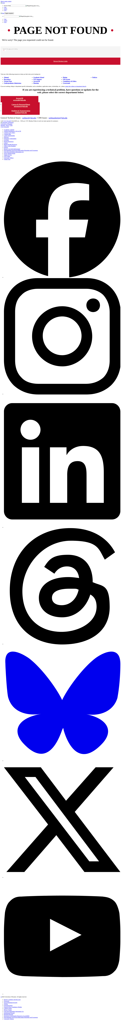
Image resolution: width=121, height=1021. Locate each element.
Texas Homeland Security (10, 1002)
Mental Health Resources (10, 144)
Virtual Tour (8, 81)
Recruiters (7, 79)
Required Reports (8, 1014)
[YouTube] (62, 994)
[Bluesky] (62, 760)
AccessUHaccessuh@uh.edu (19, 99)
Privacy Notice (8, 1010)
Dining (65, 77)
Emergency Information (10, 138)
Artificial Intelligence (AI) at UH (12, 131)
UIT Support (37, 79)
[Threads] (62, 644)
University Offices (8, 158)
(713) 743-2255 (7, 121)
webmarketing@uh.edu (58, 118)
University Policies (9, 1019)
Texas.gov (6, 1001)
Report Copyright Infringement (12, 149)
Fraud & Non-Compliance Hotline (13, 1007)
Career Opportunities (9, 135)
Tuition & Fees (8, 155)
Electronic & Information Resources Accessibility (17, 1016)
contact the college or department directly (75, 86)
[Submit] (32, 16)
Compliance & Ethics (69, 81)
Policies (94, 77)
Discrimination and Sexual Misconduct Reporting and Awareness (21, 150)
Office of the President (10, 146)
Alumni (6, 77)
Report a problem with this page (12, 999)
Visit (5, 7)
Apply (5, 9)
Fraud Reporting (8, 1005)
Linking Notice (8, 1008)
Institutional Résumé (9, 1013)
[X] (62, 877)
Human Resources (8, 141)
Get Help (6, 140)
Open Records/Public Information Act (14, 152)
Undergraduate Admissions (12, 83)
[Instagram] (62, 394)
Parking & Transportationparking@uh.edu (21, 111)
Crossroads (66, 83)
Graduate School (38, 77)
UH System (66, 79)
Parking (6, 147)
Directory (6, 137)
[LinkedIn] (62, 527)
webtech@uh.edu (29, 118)
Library (6, 143)
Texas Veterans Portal (9, 153)
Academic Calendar (9, 129)
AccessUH (36, 81)
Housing (36, 83)
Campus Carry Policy (9, 132)
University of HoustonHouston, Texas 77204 (6, 124)
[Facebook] (62, 277)
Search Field (7, 5)
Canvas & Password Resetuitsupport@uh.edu (21, 105)
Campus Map (7, 134)
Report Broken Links (60, 61)
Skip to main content (6, 1)
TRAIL (6, 1004)
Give (5, 10)
